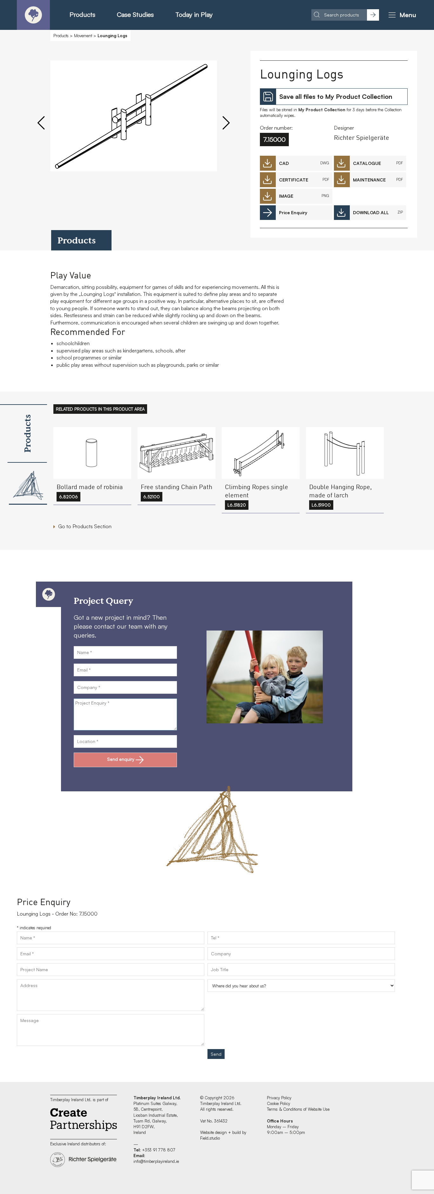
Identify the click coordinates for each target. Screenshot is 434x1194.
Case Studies (135, 14)
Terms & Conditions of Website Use (298, 1109)
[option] (133, 125)
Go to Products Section (85, 526)
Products (82, 14)
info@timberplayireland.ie (156, 1161)
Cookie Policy (278, 1103)
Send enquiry (120, 759)
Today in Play (194, 14)
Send (216, 1054)
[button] (401, 15)
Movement (83, 35)
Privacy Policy (279, 1097)
